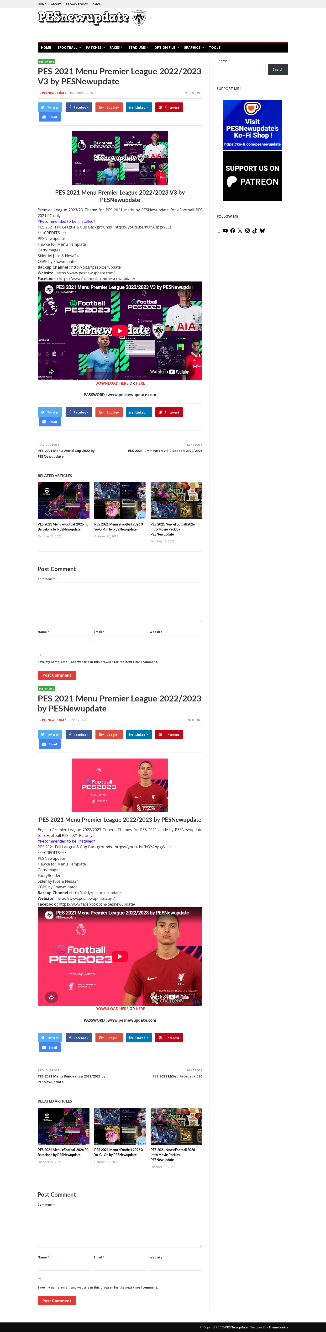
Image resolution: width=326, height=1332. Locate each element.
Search (222, 61)
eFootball (67, 47)
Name (43, 632)
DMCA (97, 4)
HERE (140, 383)
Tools (214, 47)
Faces (115, 47)
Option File (164, 47)
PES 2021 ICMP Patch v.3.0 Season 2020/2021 (165, 450)
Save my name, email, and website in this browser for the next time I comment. (98, 662)
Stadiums (137, 47)
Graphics (192, 47)
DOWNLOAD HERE (111, 383)
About (56, 4)
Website (156, 632)
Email (99, 632)
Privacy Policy (77, 4)
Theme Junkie (278, 1327)
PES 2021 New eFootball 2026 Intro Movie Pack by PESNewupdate (173, 529)
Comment (46, 579)
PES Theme (46, 61)
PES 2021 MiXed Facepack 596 (177, 1076)
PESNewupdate (236, 1327)
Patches (93, 47)
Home (42, 4)
